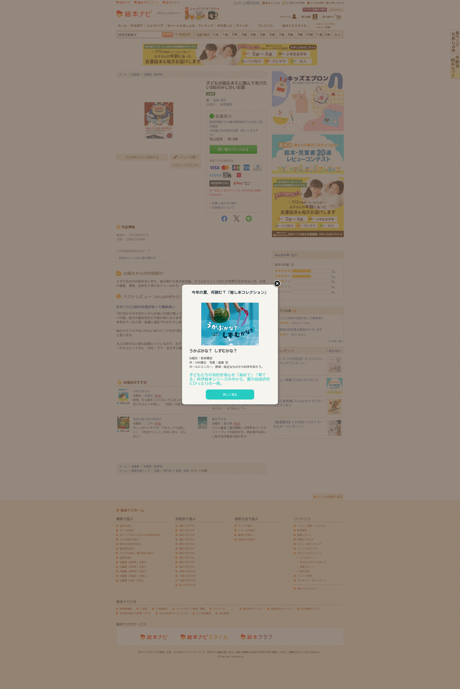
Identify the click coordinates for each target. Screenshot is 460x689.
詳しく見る (230, 394)
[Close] (278, 284)
